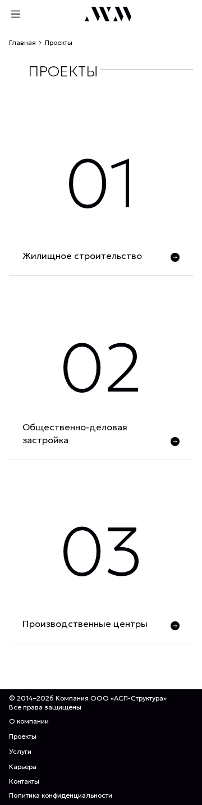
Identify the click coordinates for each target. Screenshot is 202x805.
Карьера (22, 766)
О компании (29, 721)
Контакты (24, 781)
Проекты (22, 736)
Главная (22, 42)
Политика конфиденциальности (60, 795)
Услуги (20, 751)
